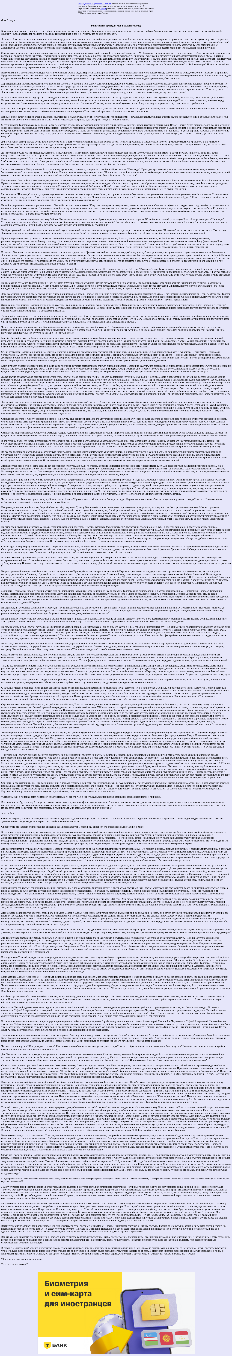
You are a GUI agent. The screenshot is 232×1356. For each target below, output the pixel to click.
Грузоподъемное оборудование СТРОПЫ (94, 4)
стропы (103, 8)
